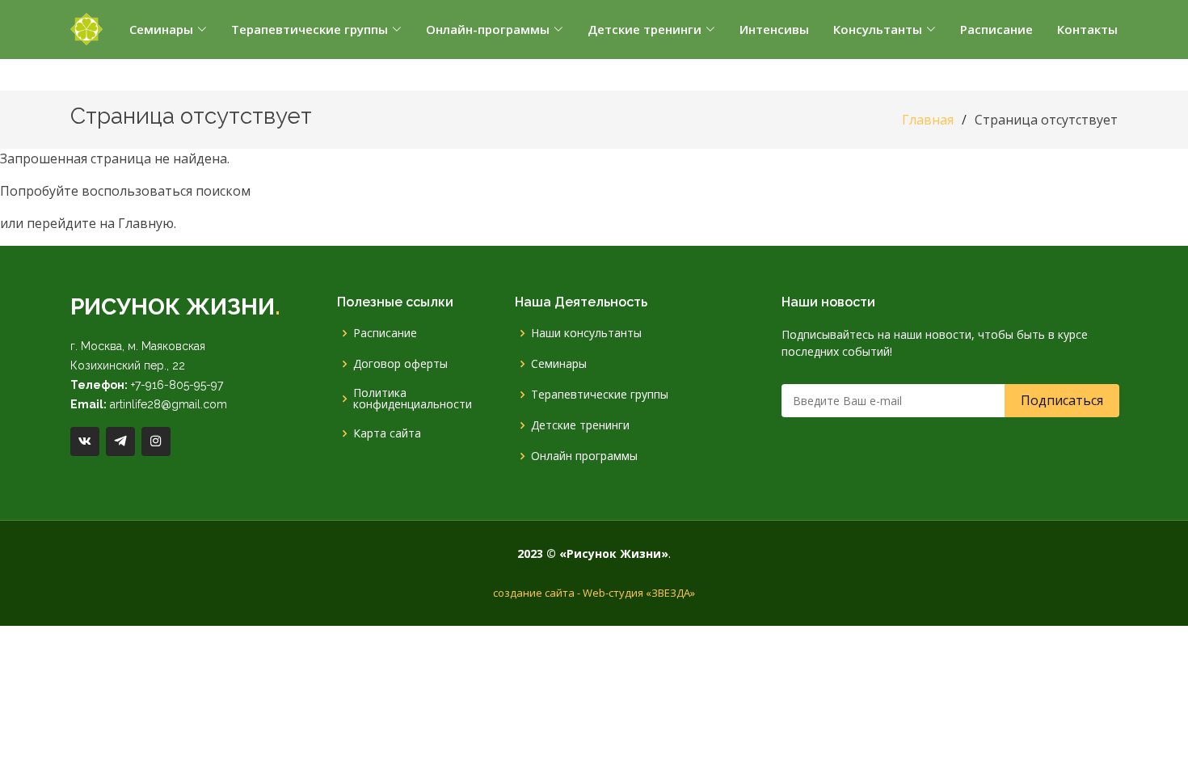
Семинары (559, 364)
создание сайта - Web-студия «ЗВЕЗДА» (594, 592)
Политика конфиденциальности (412, 398)
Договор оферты (400, 364)
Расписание (385, 333)
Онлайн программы (584, 456)
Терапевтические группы (599, 394)
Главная (928, 120)
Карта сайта (387, 433)
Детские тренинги (580, 425)
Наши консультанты (586, 333)
